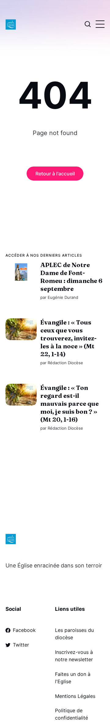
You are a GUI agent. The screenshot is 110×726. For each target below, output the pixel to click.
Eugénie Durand (63, 297)
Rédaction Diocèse (65, 362)
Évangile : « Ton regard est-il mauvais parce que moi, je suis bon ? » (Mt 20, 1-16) (69, 404)
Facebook (24, 630)
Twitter (21, 645)
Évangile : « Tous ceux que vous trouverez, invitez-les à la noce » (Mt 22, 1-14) (68, 338)
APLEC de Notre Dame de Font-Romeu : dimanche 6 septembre (71, 276)
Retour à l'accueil (55, 173)
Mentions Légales (75, 696)
